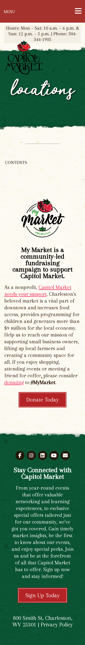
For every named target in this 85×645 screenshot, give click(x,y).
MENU (9, 11)
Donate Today (42, 399)
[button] (78, 11)
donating (14, 382)
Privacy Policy (57, 624)
